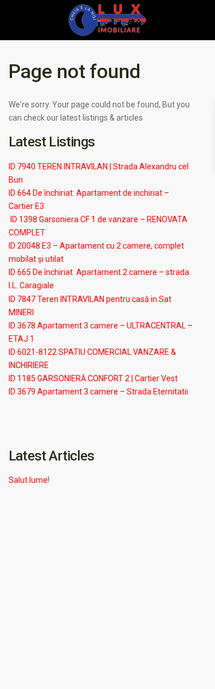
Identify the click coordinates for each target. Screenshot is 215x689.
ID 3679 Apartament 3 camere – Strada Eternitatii (98, 391)
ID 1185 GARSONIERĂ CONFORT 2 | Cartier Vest (93, 378)
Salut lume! (29, 480)
